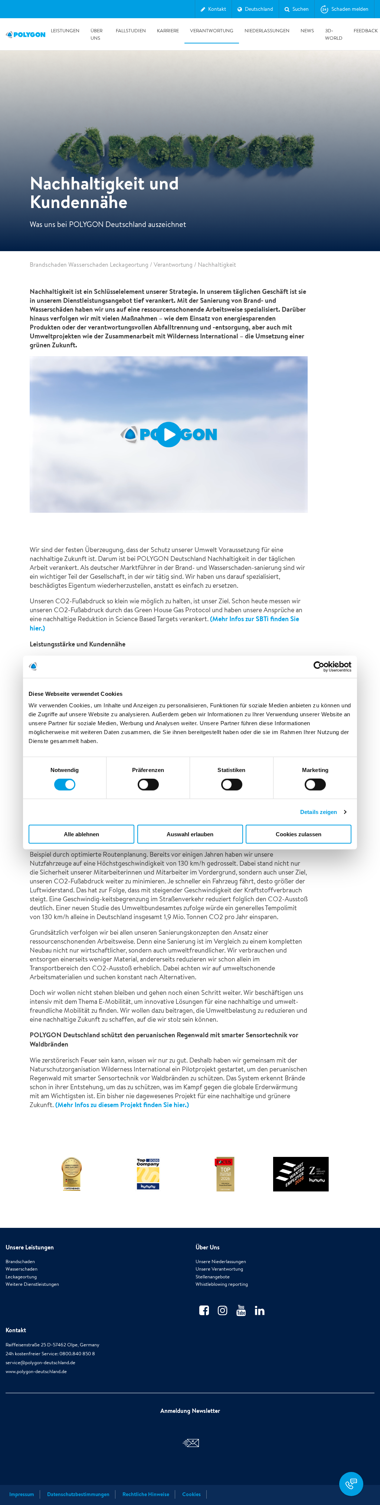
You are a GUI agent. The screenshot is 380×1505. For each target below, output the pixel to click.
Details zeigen (318, 811)
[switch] (148, 789)
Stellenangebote (213, 1277)
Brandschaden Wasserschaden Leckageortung (89, 265)
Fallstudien (131, 30)
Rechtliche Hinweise (145, 1494)
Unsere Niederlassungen (221, 1261)
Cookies (191, 1494)
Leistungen (65, 30)
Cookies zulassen (298, 834)
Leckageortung (21, 1277)
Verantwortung (211, 30)
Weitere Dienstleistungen (32, 1284)
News (307, 30)
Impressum (21, 1494)
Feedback (366, 30)
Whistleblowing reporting (222, 1284)
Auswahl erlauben (190, 834)
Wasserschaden (21, 1269)
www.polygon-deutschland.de (36, 1371)
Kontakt (16, 1330)
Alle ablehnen (81, 834)
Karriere (168, 30)
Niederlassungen (267, 30)
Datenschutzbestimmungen (78, 1494)
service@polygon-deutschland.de (40, 1362)
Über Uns (96, 34)
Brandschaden (20, 1261)
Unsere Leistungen (30, 1247)
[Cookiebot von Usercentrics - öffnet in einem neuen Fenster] (318, 666)
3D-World (334, 34)
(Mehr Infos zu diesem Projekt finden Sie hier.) (121, 1104)
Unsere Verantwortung (219, 1269)
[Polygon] (25, 34)
